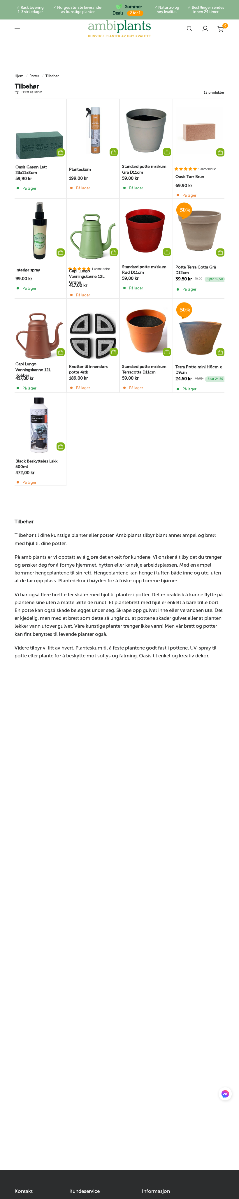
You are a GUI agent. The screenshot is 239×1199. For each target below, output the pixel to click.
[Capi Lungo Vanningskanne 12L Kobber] (39, 330)
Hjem (19, 76)
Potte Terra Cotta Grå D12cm (195, 270)
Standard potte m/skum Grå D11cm (144, 169)
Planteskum (80, 169)
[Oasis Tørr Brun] (199, 130)
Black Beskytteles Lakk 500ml (36, 464)
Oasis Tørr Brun (189, 176)
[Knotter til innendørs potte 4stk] (93, 330)
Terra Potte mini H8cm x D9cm (198, 369)
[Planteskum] (93, 130)
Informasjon (156, 1191)
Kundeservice (84, 1191)
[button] (225, 1095)
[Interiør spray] (39, 230)
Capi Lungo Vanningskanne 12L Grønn (86, 276)
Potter (34, 76)
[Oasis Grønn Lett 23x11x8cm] (39, 130)
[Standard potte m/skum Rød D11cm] (146, 230)
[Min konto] (205, 28)
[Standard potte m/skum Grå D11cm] (146, 130)
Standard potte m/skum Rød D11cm (144, 269)
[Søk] (189, 28)
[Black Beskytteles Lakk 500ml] (39, 424)
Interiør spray (27, 270)
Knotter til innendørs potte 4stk (88, 369)
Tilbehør (52, 76)
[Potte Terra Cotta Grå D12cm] (199, 230)
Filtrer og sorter (32, 92)
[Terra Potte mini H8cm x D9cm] (199, 330)
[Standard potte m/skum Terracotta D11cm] (146, 330)
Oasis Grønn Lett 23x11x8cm (31, 170)
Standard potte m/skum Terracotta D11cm (144, 369)
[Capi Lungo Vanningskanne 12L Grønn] (93, 230)
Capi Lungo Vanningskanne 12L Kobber (33, 369)
